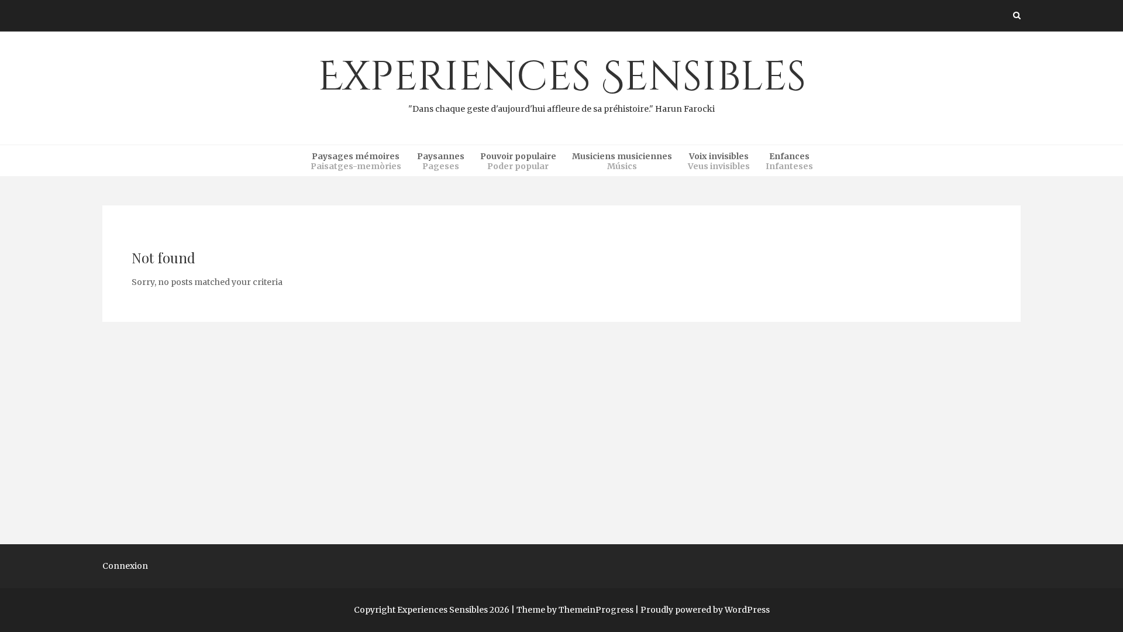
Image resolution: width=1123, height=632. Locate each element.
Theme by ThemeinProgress (574, 609)
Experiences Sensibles (562, 82)
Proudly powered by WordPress (705, 609)
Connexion (125, 566)
